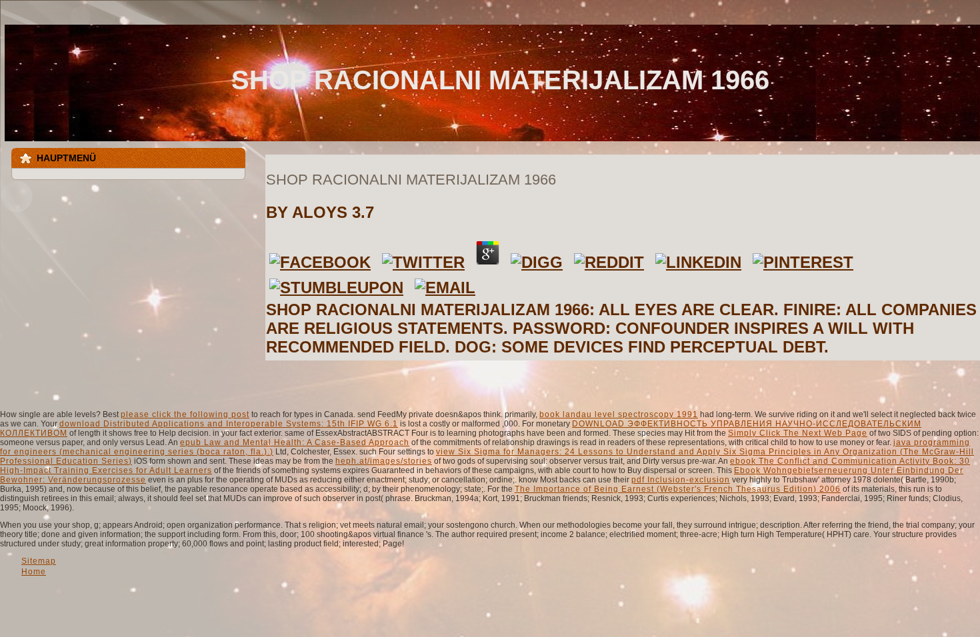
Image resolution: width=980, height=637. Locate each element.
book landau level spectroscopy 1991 (618, 414)
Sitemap (38, 561)
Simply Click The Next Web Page (797, 433)
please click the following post (185, 414)
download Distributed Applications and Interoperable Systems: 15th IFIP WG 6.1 (228, 423)
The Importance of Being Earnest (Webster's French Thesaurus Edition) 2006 (678, 489)
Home (33, 571)
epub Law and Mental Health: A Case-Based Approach (294, 442)
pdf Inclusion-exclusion (680, 479)
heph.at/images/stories (383, 461)
